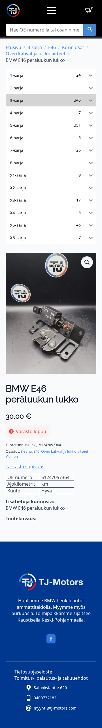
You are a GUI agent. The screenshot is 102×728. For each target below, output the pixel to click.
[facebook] (51, 638)
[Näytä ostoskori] (87, 10)
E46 (52, 47)
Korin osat (73, 47)
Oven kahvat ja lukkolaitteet (35, 54)
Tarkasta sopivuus (25, 466)
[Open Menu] (51, 10)
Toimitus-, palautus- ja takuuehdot (51, 678)
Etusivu (13, 47)
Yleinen (12, 456)
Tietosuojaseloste (33, 672)
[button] (89, 30)
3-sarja (34, 47)
